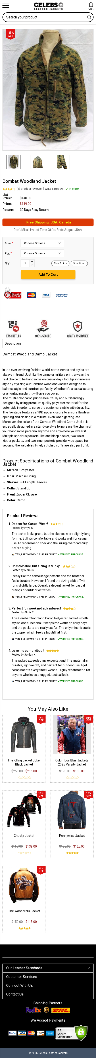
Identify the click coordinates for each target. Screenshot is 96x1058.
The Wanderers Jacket (24, 911)
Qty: (7, 263)
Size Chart (79, 263)
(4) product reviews (29, 188)
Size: (9, 243)
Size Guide (60, 263)
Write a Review (54, 188)
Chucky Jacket (24, 835)
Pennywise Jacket (72, 835)
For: (8, 253)
